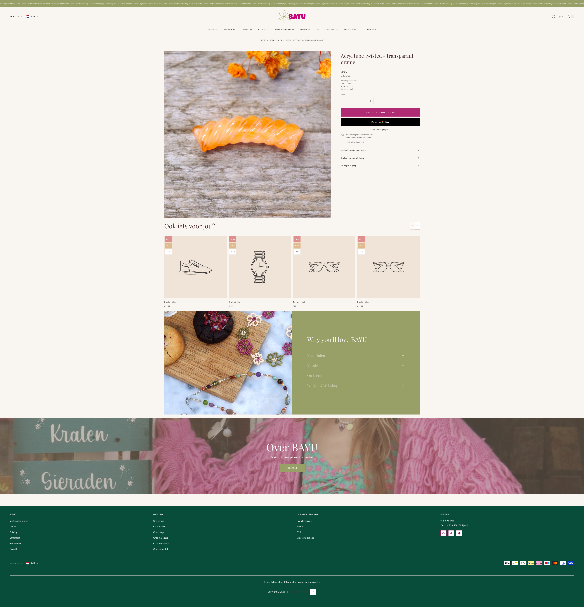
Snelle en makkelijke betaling (352, 158)
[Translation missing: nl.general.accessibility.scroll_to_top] (313, 592)
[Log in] (561, 16)
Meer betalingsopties (380, 129)
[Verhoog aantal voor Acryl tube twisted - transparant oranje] (370, 101)
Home (263, 40)
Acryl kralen (276, 40)
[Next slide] (417, 225)
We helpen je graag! (348, 165)
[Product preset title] (195, 267)
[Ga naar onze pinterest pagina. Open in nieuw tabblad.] (459, 533)
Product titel (170, 302)
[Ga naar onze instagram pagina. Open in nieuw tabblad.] (443, 533)
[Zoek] (553, 16)
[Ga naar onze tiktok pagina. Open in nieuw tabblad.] (451, 533)
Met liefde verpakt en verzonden (354, 150)
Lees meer (292, 468)
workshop (136, 3)
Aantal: (343, 94)
